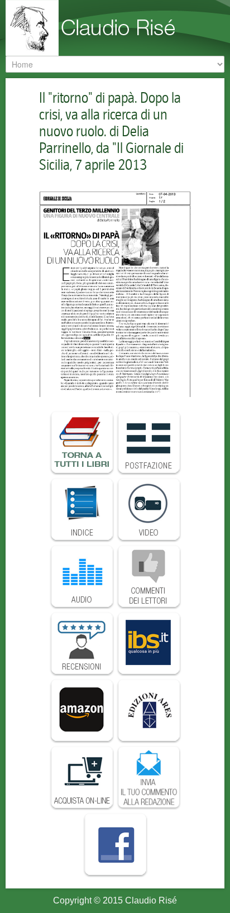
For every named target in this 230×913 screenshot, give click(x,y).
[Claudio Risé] (117, 28)
